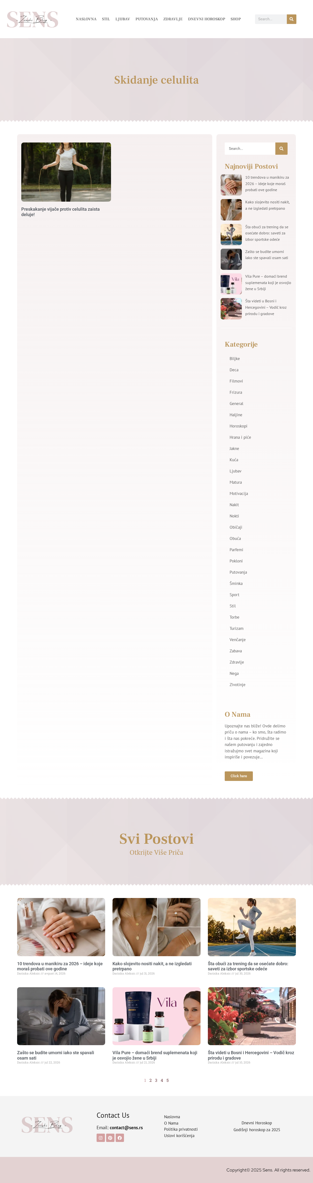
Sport (234, 594)
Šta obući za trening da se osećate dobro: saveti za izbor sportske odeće (266, 233)
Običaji (236, 527)
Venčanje (238, 639)
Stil (106, 19)
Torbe (234, 617)
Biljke (235, 358)
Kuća (234, 459)
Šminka (236, 583)
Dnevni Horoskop (206, 19)
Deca (234, 369)
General (236, 403)
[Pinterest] (110, 1138)
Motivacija (239, 493)
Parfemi (236, 549)
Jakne (234, 448)
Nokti (234, 516)
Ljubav (122, 19)
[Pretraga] (291, 19)
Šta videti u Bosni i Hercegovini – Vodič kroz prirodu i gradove (266, 307)
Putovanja (146, 19)
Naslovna (86, 19)
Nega (234, 673)
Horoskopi (238, 426)
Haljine (236, 414)
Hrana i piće (240, 437)
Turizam (237, 628)
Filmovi (236, 381)
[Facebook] (120, 1138)
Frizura (236, 392)
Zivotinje (238, 684)
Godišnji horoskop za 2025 (257, 1129)
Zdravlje (173, 19)
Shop (236, 19)
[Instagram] (101, 1138)
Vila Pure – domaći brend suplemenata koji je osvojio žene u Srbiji (268, 282)
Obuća (235, 538)
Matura (236, 482)
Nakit (234, 504)
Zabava (236, 651)
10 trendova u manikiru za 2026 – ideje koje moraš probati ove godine (267, 183)
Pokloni (236, 561)
